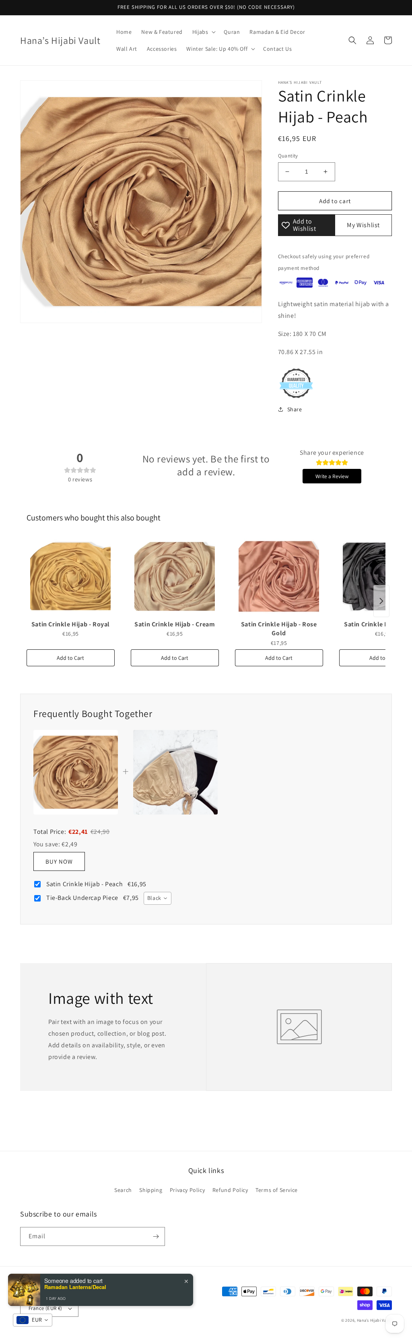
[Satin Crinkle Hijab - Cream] (174, 576)
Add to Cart (70, 657)
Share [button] (294, 409)
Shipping (150, 1190)
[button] (203, 31)
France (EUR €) (45, 1308)
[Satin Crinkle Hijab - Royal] (70, 576)
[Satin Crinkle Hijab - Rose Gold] (279, 576)
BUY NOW (59, 861)
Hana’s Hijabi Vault (374, 1320)
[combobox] (157, 898)
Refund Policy (230, 1190)
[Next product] (381, 601)
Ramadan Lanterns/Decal (75, 1287)
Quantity (288, 155)
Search (123, 1190)
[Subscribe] (156, 1236)
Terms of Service (276, 1190)
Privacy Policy (187, 1190)
